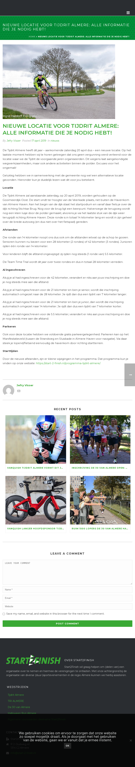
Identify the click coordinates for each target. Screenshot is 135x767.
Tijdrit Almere (16, 694)
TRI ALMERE (16, 701)
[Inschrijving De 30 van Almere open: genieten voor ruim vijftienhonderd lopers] (100, 439)
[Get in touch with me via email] (18, 391)
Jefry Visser (14, 140)
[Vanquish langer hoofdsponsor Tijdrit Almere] (35, 500)
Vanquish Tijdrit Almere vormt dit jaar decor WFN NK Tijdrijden (36, 468)
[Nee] (130, 740)
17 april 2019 (38, 140)
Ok (67, 745)
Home (32, 37)
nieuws (55, 140)
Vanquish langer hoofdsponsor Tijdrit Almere (36, 528)
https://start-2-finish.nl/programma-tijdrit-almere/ (68, 363)
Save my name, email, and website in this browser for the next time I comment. (55, 613)
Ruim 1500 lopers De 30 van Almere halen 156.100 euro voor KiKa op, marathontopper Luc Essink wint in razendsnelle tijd (101, 528)
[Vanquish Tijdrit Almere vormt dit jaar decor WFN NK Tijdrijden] (35, 439)
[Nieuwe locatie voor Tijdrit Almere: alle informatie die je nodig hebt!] (67, 81)
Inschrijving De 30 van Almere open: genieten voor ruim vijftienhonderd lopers (101, 468)
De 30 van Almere (19, 707)
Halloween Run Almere (22, 713)
